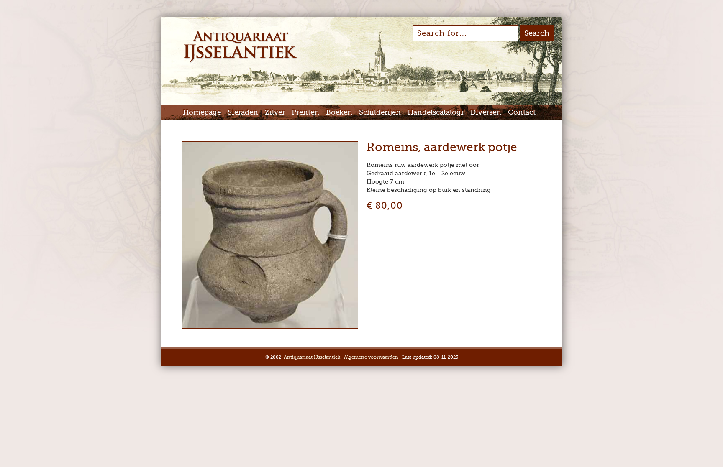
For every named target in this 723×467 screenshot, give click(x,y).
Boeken (339, 112)
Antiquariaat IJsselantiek (312, 357)
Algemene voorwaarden (371, 357)
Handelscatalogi (436, 112)
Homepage (202, 112)
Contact (522, 112)
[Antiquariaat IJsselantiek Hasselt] (240, 62)
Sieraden (243, 112)
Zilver (275, 112)
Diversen (485, 112)
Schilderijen (380, 112)
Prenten (305, 112)
